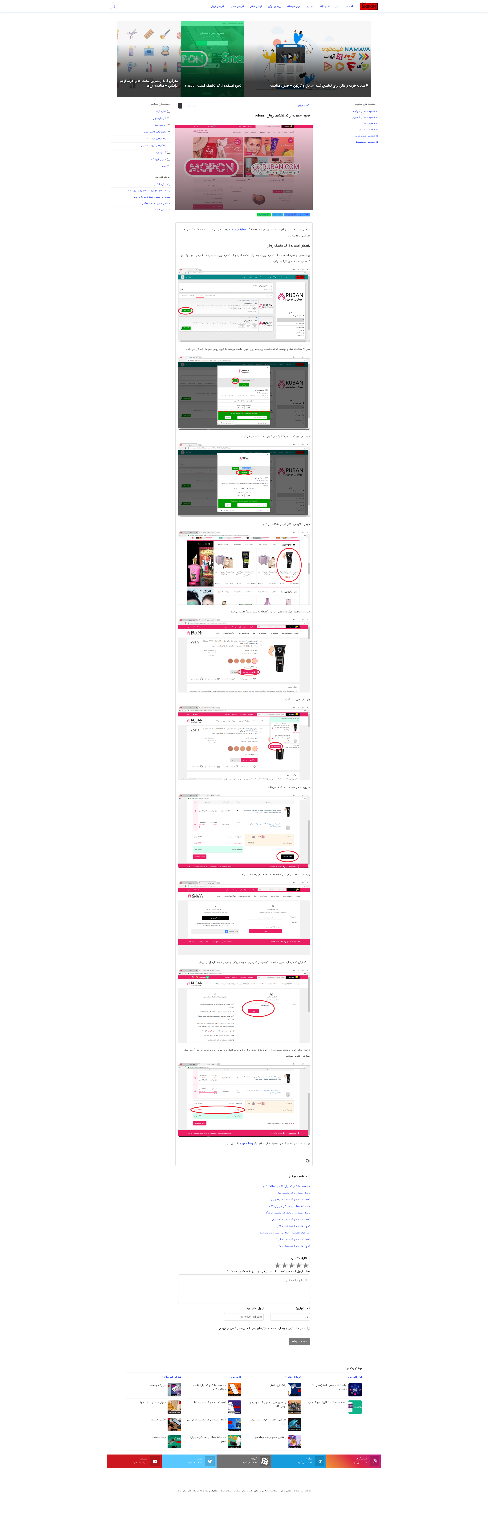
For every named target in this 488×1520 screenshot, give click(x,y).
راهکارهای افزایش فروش (154, 139)
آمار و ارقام (161, 111)
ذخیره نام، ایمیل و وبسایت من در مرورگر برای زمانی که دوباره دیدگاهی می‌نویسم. (261, 1328)
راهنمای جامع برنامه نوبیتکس (156, 203)
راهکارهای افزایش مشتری (153, 145)
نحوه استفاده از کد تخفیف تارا (294, 1193)
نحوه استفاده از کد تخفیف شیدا (293, 1239)
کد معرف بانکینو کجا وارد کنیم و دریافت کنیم (286, 1186)
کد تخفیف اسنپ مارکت (365, 111)
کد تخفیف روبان (240, 230)
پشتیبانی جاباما (162, 210)
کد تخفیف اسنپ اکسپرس (364, 117)
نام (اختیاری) (303, 1308)
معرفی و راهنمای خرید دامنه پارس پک (152, 197)
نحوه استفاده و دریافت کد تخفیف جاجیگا (288, 1213)
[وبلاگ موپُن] (368, 6)
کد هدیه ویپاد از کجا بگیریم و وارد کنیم (289, 1206)
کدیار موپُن (303, 105)
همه (164, 166)
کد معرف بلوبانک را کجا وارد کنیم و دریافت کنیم (284, 1233)
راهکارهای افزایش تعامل (154, 132)
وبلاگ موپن (246, 1143)
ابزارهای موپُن (159, 118)
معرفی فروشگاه (158, 159)
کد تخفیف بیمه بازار (368, 130)
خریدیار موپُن (160, 125)
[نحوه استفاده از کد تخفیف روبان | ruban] (244, 167)
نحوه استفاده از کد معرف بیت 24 (292, 1246)
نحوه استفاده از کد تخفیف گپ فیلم (291, 1219)
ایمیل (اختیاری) (255, 1308)
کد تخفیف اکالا (370, 123)
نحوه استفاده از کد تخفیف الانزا (293, 1226)
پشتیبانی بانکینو (162, 184)
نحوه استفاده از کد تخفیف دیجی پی (290, 1199)
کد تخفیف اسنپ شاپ (366, 136)
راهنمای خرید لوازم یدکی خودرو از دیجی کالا (149, 190)
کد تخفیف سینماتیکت (366, 142)
